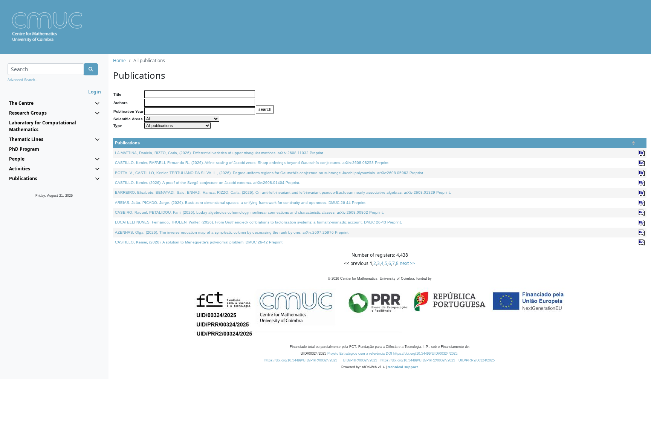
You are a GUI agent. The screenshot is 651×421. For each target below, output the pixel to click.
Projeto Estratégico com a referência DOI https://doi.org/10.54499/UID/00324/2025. (392, 353)
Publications (127, 143)
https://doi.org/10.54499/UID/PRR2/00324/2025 (418, 360)
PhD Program (24, 149)
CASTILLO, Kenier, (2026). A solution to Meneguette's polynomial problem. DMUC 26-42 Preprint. (199, 242)
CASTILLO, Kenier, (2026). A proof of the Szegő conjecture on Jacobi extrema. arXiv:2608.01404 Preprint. (207, 183)
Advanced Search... (23, 80)
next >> (407, 263)
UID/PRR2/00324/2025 (476, 360)
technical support (403, 367)
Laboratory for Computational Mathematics (42, 126)
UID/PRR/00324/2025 (360, 360)
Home (119, 60)
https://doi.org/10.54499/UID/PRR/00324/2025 (300, 360)
